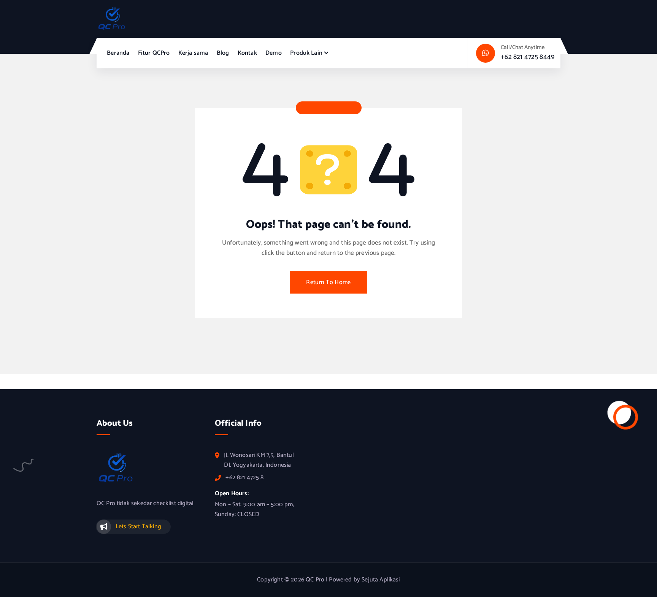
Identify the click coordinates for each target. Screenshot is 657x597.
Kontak (247, 53)
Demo (273, 53)
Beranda (118, 53)
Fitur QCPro (154, 53)
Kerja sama (193, 53)
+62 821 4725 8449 (527, 57)
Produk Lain (306, 53)
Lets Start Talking (138, 526)
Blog (223, 53)
